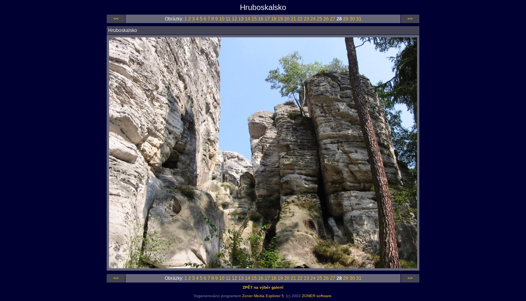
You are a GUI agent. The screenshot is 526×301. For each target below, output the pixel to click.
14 (247, 19)
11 (228, 19)
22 (300, 19)
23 (306, 19)
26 (326, 19)
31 (359, 19)
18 (273, 19)
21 (293, 19)
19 (280, 19)
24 (313, 19)
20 (287, 19)
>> (410, 19)
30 (352, 19)
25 (319, 19)
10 (221, 19)
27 (332, 19)
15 (254, 19)
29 (345, 19)
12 (234, 19)
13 (241, 19)
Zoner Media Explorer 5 (263, 296)
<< (116, 19)
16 (260, 19)
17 (267, 19)
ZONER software (317, 296)
